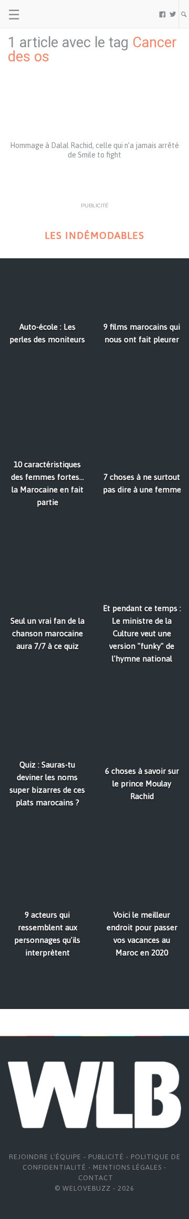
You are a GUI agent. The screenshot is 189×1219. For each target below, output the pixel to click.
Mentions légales (127, 1167)
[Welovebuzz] (48, 14)
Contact (95, 1178)
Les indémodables (94, 235)
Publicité (106, 1157)
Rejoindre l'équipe (45, 1157)
